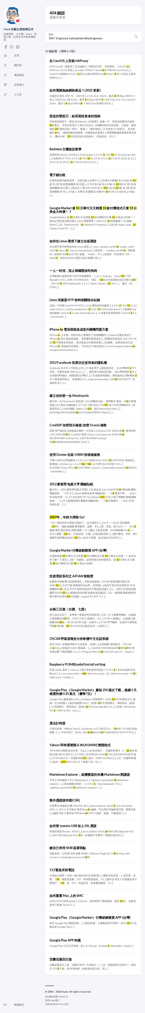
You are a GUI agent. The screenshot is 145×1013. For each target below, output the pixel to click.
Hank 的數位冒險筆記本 (19, 29)
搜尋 (51, 34)
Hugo (52, 1000)
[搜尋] (136, 36)
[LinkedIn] (18, 47)
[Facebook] (6, 47)
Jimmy (61, 1004)
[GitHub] (12, 47)
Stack (52, 1004)
